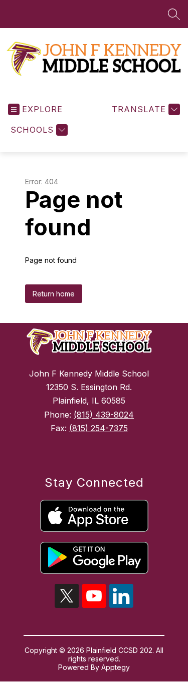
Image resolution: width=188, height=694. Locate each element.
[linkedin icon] (121, 605)
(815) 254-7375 (98, 428)
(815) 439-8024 (104, 415)
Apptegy (115, 667)
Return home (54, 293)
